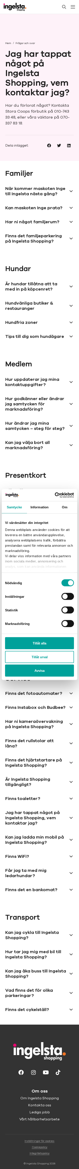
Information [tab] (39, 507)
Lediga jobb (39, 1112)
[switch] (67, 596)
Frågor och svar (25, 43)
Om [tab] (64, 507)
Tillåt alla (39, 643)
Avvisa (39, 670)
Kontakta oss (39, 1105)
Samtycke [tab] (14, 507)
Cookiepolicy (39, 1147)
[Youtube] (45, 1072)
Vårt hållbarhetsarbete (39, 1119)
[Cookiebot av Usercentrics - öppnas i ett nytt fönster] (56, 495)
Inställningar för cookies (39, 1141)
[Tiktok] (58, 1072)
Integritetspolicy (40, 1153)
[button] (49, 145)
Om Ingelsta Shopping (39, 1098)
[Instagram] (33, 1072)
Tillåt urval (40, 657)
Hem (8, 43)
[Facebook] (21, 1072)
